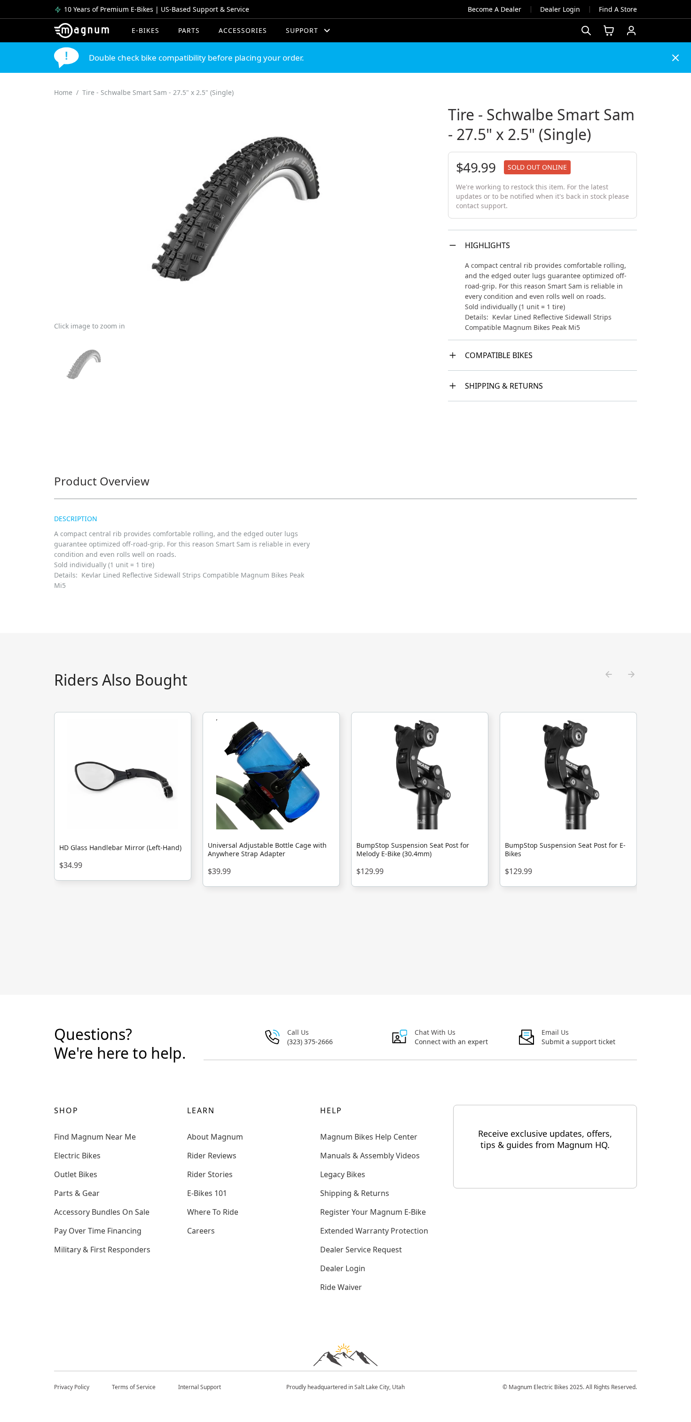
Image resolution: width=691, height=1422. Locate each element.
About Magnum (215, 1137)
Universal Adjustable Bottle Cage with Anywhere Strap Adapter (267, 849)
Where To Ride (212, 1212)
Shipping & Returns (504, 386)
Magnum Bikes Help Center (368, 1137)
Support (302, 30)
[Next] (631, 674)
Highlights (487, 245)
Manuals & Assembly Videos (370, 1155)
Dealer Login (560, 9)
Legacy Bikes (342, 1174)
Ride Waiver (341, 1287)
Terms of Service (134, 1387)
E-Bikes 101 (207, 1193)
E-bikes (145, 30)
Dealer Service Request (361, 1249)
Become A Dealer (494, 9)
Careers (201, 1231)
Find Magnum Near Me (95, 1137)
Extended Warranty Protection (374, 1231)
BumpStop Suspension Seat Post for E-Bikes (565, 849)
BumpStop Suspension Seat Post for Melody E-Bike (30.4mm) (412, 849)
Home (63, 92)
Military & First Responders (102, 1249)
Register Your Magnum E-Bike (373, 1212)
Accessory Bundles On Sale (101, 1212)
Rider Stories (210, 1174)
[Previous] (608, 674)
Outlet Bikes (75, 1174)
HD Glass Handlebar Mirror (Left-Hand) (120, 848)
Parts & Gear (77, 1193)
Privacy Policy (71, 1387)
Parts (189, 30)
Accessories (243, 30)
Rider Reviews (211, 1155)
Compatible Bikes (499, 355)
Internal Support (199, 1387)
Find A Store (618, 9)
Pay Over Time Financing (97, 1231)
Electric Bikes (77, 1155)
